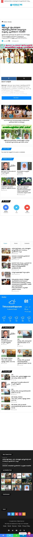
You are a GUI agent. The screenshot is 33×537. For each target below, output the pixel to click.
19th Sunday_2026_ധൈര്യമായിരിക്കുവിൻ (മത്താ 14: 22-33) (24, 342)
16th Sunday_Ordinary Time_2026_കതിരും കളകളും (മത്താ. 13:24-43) (8, 360)
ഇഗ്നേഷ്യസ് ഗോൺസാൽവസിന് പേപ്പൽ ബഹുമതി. (8, 172)
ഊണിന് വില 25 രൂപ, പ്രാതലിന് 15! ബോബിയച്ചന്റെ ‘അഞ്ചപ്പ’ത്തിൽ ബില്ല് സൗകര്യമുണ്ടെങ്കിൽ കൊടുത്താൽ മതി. (21, 265)
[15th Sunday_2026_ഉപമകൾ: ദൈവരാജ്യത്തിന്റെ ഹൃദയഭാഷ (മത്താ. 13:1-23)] (24, 353)
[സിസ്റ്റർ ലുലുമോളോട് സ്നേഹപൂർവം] (6, 275)
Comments (27, 243)
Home (5, 22)
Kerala (9, 22)
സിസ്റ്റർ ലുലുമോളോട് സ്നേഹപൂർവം (21, 273)
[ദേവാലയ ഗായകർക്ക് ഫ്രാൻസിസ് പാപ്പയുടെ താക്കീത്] (6, 258)
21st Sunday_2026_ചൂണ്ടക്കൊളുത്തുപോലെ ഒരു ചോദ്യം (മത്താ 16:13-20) (21, 376)
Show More (16, 98)
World (9, 526)
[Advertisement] (16, 13)
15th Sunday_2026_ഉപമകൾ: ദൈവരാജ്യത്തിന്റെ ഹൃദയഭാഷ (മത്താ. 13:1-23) (24, 361)
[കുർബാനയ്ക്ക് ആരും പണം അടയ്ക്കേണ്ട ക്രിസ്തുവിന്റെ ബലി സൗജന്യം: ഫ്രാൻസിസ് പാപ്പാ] (6, 251)
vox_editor (6, 41)
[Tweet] (23, 78)
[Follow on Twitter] (8, 41)
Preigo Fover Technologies (23, 524)
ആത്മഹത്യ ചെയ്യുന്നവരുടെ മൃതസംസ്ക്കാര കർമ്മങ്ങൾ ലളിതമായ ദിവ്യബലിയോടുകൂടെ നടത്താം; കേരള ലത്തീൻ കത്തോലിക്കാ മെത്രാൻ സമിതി (24, 190)
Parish (19, 526)
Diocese (14, 526)
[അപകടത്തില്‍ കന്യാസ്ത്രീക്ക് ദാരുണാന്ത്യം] (24, 166)
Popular (5, 243)
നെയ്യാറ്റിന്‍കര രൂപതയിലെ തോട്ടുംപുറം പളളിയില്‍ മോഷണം (8, 187)
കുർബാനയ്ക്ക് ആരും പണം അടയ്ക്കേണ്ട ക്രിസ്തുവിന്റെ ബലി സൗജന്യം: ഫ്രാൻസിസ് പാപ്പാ (21, 250)
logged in (11, 152)
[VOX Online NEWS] (16, 5)
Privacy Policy (26, 526)
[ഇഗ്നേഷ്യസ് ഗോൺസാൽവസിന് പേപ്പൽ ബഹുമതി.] (8, 166)
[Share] (8, 78)
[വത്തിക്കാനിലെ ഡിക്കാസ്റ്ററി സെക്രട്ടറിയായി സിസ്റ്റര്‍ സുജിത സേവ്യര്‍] (16, 488)
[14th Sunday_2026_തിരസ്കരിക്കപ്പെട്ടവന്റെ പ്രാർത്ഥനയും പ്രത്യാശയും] (6, 488)
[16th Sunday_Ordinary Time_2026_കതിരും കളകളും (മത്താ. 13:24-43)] (8, 353)
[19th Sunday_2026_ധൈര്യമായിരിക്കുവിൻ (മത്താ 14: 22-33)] (24, 334)
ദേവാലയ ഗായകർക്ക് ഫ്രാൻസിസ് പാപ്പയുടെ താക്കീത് (21, 257)
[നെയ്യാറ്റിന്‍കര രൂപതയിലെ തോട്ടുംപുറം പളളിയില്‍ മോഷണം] (8, 181)
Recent (15, 243)
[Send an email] (9, 41)
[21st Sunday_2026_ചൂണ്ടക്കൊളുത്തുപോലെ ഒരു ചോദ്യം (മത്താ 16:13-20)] (5, 377)
